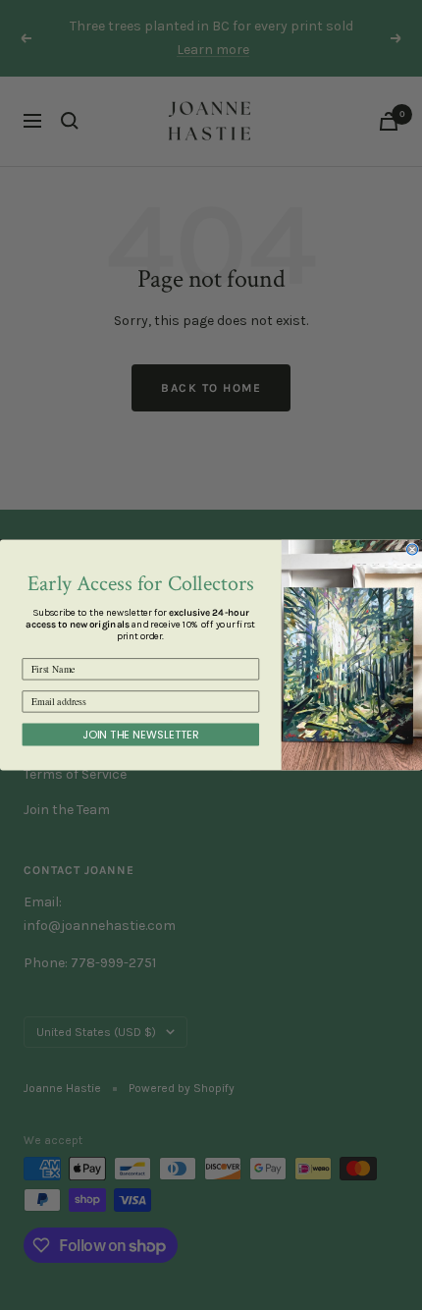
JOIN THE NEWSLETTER (140, 734)
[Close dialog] (412, 549)
